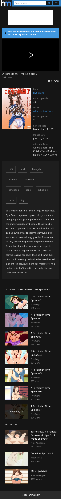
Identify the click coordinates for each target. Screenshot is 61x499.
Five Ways (38, 92)
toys (23, 200)
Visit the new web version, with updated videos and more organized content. (31, 33)
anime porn (34, 494)
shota (11, 200)
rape (28, 189)
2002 (10, 169)
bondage (12, 179)
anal (23, 169)
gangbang (13, 189)
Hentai (24, 494)
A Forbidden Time (43, 111)
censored (29, 179)
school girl (43, 189)
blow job (36, 169)
